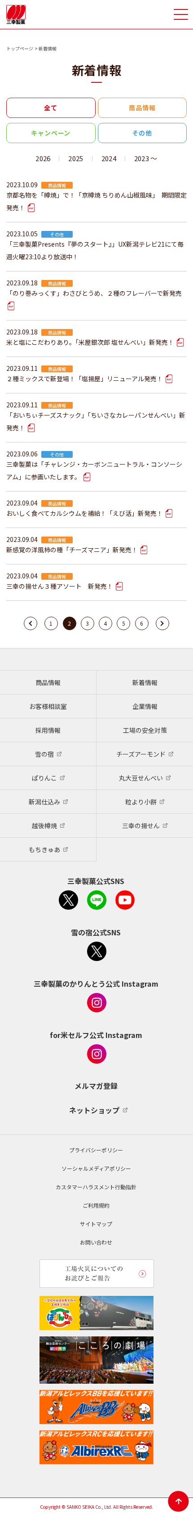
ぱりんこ (44, 777)
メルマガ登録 (96, 1085)
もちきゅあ (44, 849)
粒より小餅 (141, 801)
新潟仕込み (44, 801)
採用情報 (48, 730)
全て (50, 107)
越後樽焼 (44, 825)
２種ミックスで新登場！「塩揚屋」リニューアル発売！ (85, 378)
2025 (75, 158)
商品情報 (142, 107)
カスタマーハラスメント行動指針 (96, 1187)
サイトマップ (96, 1223)
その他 (142, 132)
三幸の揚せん (141, 825)
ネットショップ (94, 1110)
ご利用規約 (96, 1205)
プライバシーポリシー (96, 1150)
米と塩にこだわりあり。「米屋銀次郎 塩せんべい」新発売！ (90, 342)
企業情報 (145, 706)
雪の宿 (44, 753)
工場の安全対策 (145, 730)
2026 (42, 158)
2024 (108, 158)
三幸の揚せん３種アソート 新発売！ (60, 586)
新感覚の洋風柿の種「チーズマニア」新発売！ (72, 549)
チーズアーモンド (141, 753)
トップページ (19, 48)
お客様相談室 (48, 706)
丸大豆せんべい (141, 777)
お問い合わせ (96, 1242)
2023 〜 (146, 158)
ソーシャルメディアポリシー (96, 1168)
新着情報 (145, 682)
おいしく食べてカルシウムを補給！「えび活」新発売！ (85, 513)
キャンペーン (50, 132)
